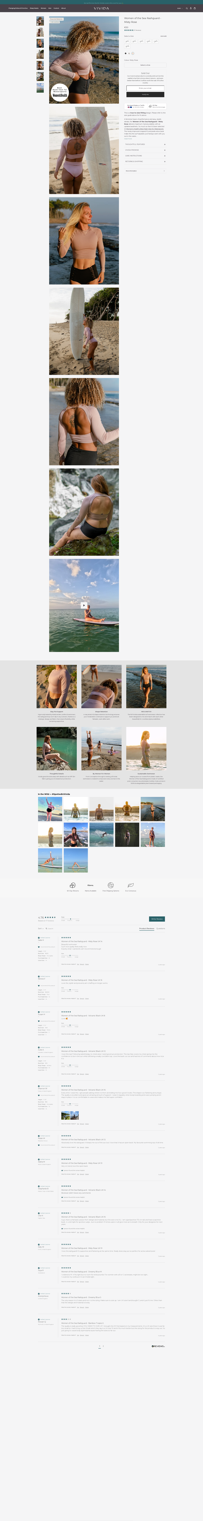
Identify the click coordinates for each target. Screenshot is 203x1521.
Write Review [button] (157, 919)
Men (49, 8)
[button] (145, 30)
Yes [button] (78, 964)
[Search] (187, 8)
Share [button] (87, 964)
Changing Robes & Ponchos (18, 8)
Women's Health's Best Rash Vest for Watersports (144, 129)
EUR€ (179, 8)
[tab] (146, 929)
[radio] (127, 41)
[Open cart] (195, 8)
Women (43, 8)
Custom (56, 8)
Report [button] (82, 964)
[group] (49, 917)
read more (128, 139)
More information (131, 171)
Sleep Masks (34, 8)
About (63, 8)
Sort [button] (40, 929)
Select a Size (145, 65)
